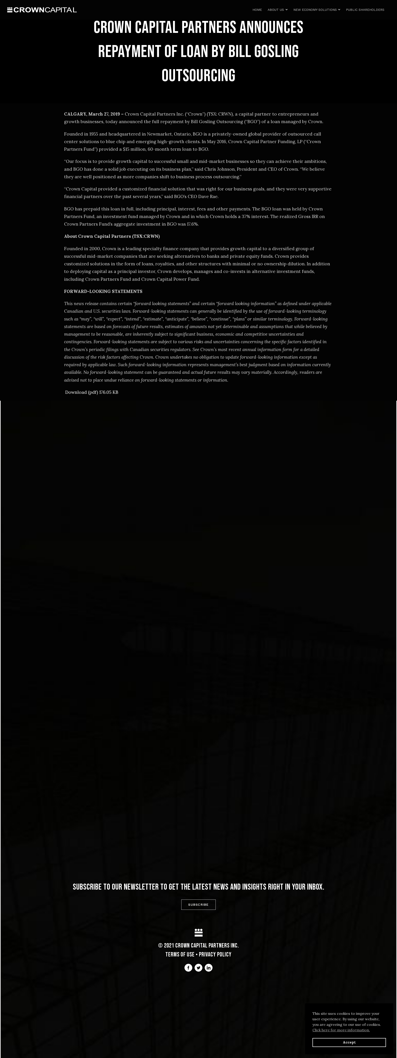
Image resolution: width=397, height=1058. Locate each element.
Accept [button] (349, 1042)
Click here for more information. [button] (341, 1030)
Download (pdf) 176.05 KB (91, 392)
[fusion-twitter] (198, 968)
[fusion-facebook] (188, 968)
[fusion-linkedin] (209, 968)
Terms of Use (180, 954)
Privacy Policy (215, 954)
